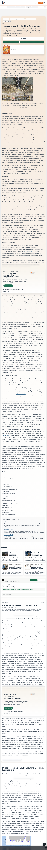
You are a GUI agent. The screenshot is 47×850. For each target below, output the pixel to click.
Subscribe (40, 2)
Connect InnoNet (33, 580)
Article (4, 23)
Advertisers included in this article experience (13, 290)
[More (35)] (45, 7)
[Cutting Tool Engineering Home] (3, 3)
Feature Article (6, 19)
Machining (22, 7)
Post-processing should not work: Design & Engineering (23, 769)
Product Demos (34, 7)
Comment (12, 586)
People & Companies (11, 7)
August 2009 (5, 607)
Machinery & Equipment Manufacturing (17, 19)
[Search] (36, 3)
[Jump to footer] (44, 844)
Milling (18, 7)
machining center (28, 251)
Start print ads (8, 285)
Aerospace (28, 7)
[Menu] (44, 3)
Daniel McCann (14, 35)
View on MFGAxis (41, 580)
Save (7, 586)
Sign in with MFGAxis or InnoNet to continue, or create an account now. (18, 589)
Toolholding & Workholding (30, 19)
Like (3, 586)
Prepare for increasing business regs (19, 605)
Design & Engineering (7, 21)
